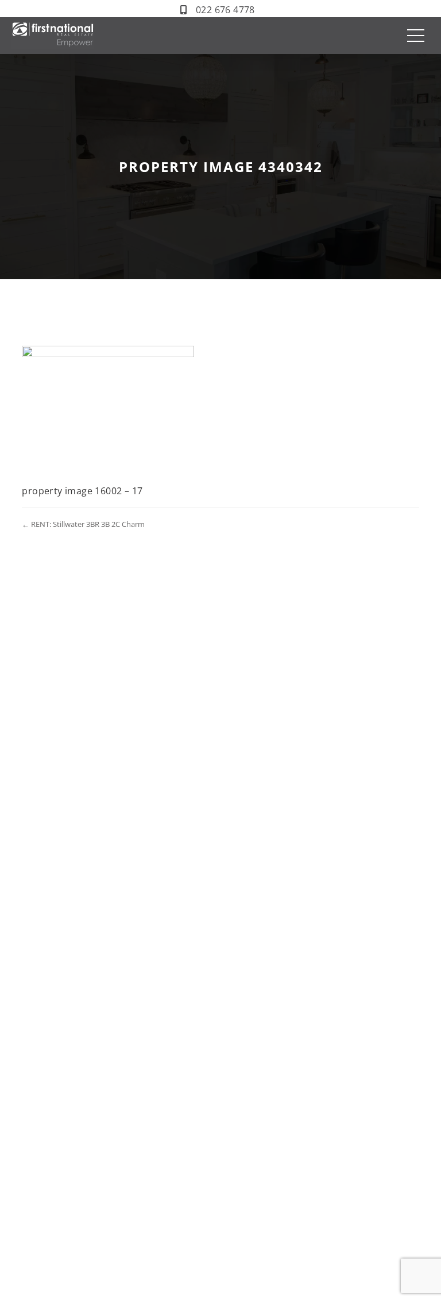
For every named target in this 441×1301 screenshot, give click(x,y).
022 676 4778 (225, 9)
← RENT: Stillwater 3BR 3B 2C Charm (83, 524)
